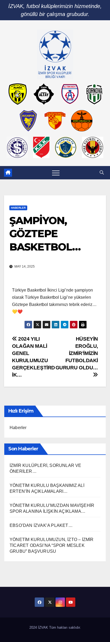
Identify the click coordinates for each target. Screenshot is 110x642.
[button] (102, 172)
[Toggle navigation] (56, 172)
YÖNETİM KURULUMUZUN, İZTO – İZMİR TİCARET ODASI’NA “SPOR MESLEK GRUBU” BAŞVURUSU (52, 545)
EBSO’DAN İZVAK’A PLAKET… (41, 525)
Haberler (18, 207)
